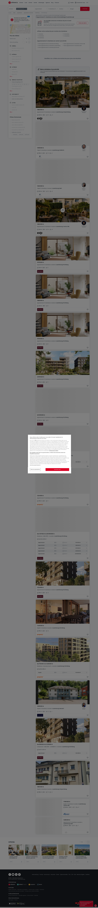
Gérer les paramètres (35, 469)
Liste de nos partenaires (35, 465)
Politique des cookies (53, 450)
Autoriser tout (57, 469)
